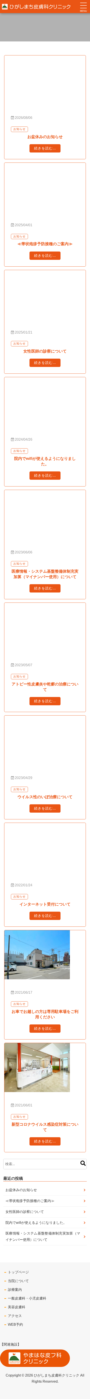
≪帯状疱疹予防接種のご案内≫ (29, 1201)
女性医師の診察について (24, 1212)
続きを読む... (45, 148)
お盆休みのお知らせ (21, 1190)
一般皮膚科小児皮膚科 (27, 1298)
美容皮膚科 (16, 1307)
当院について (18, 1281)
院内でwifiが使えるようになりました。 (36, 1222)
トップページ (18, 1272)
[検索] (83, 1164)
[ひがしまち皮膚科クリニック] (30, 6)
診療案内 (15, 1289)
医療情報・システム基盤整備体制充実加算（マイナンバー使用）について (42, 1236)
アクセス (15, 1316)
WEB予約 (15, 1324)
